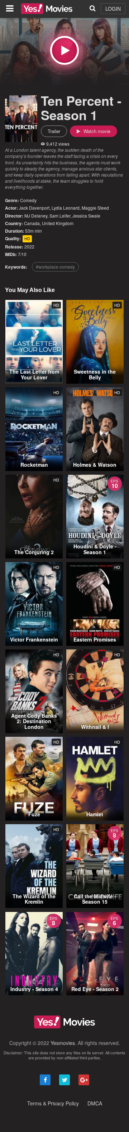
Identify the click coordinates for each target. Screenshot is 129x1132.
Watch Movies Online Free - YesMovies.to (47, 8)
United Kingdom (57, 223)
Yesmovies (63, 1042)
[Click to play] (64, 50)
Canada (32, 223)
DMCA (94, 1103)
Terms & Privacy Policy (53, 1103)
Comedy (28, 200)
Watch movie (96, 131)
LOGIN (113, 8)
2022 (29, 246)
